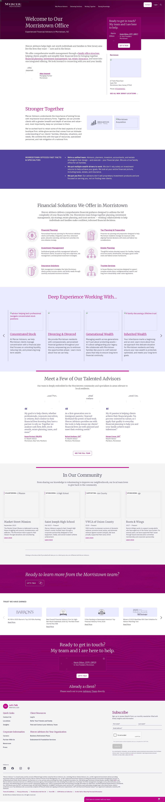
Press (5, 747)
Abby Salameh (45, 74)
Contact (147, 5)
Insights (6, 725)
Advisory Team (90, 691)
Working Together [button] (90, 6)
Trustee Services (108, 265)
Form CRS (51, 792)
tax (69, 59)
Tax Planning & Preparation (113, 230)
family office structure (88, 53)
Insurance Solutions (50, 265)
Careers (6, 736)
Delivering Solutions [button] (76, 6)
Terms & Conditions (8, 792)
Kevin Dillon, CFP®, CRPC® (129, 34)
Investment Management (52, 248)
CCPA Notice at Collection (64, 792)
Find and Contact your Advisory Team (44, 725)
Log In (32, 717)
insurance (83, 59)
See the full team (82, 453)
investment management (55, 59)
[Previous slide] (3, 618)
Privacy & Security (22, 792)
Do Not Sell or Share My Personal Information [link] (88, 792)
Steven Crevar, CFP (113, 436)
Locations (6, 721)
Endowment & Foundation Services (43, 740)
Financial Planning (49, 230)
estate (75, 59)
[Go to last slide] (3, 336)
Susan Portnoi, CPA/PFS (33, 436)
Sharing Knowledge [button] (104, 6)
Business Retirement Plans (40, 736)
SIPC (115, 780)
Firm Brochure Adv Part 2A (38, 792)
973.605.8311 (120, 89)
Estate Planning (108, 248)
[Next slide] (161, 336)
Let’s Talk (124, 46)
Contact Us (7, 717)
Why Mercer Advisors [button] (61, 6)
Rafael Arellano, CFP (73, 436)
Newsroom (7, 743)
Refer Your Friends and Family (41, 721)
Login (155, 5)
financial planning (34, 59)
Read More (11, 622)
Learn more (8, 538)
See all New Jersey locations (123, 93)
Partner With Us (9, 740)
